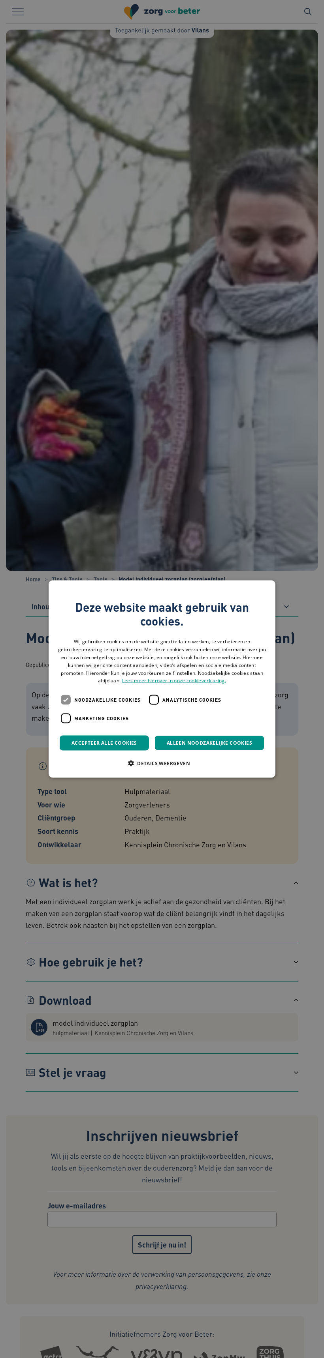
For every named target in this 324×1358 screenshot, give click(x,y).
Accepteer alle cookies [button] (104, 743)
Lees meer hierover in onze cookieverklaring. (174, 680)
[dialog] (162, 679)
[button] (162, 763)
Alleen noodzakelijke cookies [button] (209, 743)
